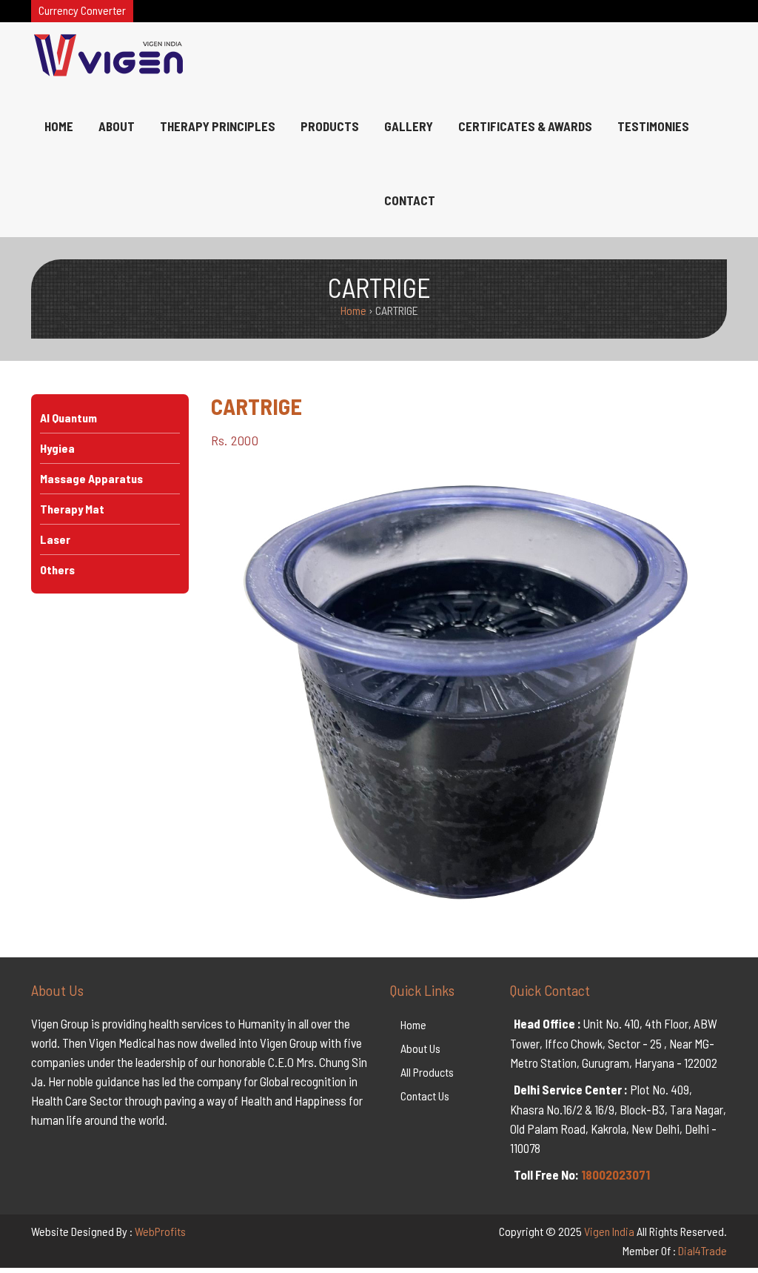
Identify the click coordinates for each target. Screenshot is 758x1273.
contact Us (424, 1095)
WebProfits (160, 1231)
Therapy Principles (217, 126)
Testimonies (653, 126)
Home (58, 126)
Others (57, 569)
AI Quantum (68, 418)
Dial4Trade (702, 1250)
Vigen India (609, 1231)
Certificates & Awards (525, 126)
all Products (427, 1072)
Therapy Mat (72, 509)
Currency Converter (82, 10)
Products (330, 126)
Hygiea (57, 448)
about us (420, 1048)
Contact (409, 200)
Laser (55, 539)
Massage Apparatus (91, 478)
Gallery (408, 126)
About (116, 126)
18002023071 (615, 1174)
